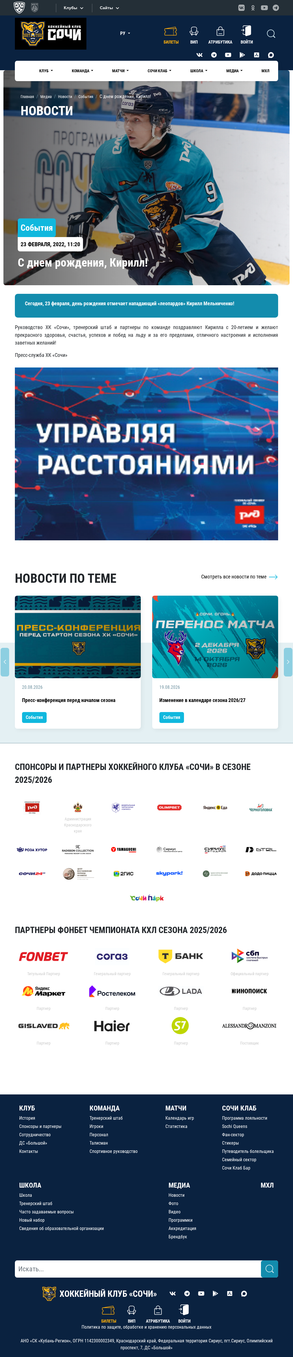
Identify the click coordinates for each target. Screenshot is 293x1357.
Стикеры (230, 1143)
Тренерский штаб (106, 1118)
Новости (177, 1195)
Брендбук (178, 1236)
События (34, 717)
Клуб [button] (44, 71)
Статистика (176, 1126)
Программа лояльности (244, 1118)
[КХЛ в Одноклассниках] (253, 7)
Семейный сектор (239, 1159)
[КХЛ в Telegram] (276, 7)
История (27, 1118)
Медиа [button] (232, 71)
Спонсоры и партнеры (40, 1126)
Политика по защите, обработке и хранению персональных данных (146, 1327)
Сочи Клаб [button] (158, 71)
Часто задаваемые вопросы (46, 1212)
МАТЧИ (176, 1108)
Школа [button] (197, 71)
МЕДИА (179, 1185)
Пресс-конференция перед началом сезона (68, 700)
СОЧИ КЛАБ (239, 1108)
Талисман (99, 1143)
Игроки (96, 1126)
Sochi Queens (234, 1126)
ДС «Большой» (33, 1143)
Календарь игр (179, 1118)
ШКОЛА (30, 1185)
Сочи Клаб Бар (236, 1168)
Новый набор (32, 1220)
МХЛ (266, 71)
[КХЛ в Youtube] (264, 7)
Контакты (28, 1151)
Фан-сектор (233, 1134)
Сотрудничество (35, 1134)
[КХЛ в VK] (241, 7)
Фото (173, 1203)
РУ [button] (123, 33)
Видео (175, 1212)
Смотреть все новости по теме (234, 577)
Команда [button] (81, 71)
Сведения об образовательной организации (61, 1228)
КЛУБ (27, 1108)
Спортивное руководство (114, 1151)
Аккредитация (182, 1228)
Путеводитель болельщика (248, 1151)
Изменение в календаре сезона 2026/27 (202, 700)
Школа (25, 1195)
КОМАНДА (105, 1108)
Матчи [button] (118, 71)
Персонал (99, 1134)
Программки (181, 1220)
